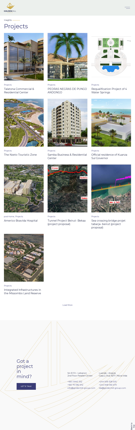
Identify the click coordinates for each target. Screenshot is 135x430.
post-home (9, 216)
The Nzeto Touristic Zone (20, 154)
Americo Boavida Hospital (21, 220)
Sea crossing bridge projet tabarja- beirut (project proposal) (108, 224)
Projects (8, 85)
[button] (127, 7)
